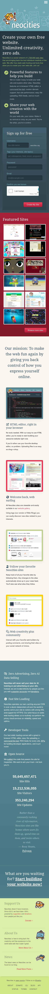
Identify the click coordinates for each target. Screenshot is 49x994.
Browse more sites (35, 330)
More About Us (25, 947)
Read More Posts (24, 969)
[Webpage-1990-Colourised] (35, 232)
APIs (43, 740)
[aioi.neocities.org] (35, 299)
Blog (33, 985)
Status (15, 989)
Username (11, 140)
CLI (26, 985)
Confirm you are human (16, 184)
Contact (33, 989)
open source (20, 980)
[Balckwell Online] (14, 299)
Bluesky (38, 980)
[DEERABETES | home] (35, 249)
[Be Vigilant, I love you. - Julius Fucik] (35, 266)
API (39, 985)
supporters (17, 914)
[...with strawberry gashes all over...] (14, 232)
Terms (24, 989)
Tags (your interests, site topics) (20, 151)
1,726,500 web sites (35, 58)
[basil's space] (14, 266)
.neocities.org (35, 145)
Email (9, 173)
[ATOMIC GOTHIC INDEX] (14, 283)
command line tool (17, 89)
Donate (28, 920)
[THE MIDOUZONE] (14, 249)
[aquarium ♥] (14, 316)
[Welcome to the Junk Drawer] (35, 316)
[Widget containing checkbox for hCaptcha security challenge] (23, 191)
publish (10, 759)
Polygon (27, 850)
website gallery (24, 508)
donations (35, 691)
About (10, 985)
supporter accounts (19, 691)
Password (11, 162)
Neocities (10, 980)
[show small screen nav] (46, 2)
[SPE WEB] (35, 283)
